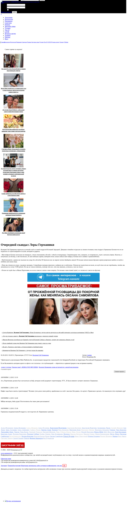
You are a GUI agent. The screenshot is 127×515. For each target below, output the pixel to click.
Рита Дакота (122, 436)
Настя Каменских (15, 436)
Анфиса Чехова (35, 430)
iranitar (89, 355)
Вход (6, 39)
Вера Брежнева (63, 430)
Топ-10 (7, 30)
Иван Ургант (76, 432)
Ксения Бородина (20, 434)
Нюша (47, 436)
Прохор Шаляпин (106, 436)
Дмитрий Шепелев (48, 432)
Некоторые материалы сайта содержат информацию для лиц (43, 465)
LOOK (7, 32)
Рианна (115, 436)
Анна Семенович (23, 430)
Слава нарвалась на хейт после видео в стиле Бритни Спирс (13, 194)
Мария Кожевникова (102, 434)
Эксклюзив (8, 17)
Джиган (16, 432)
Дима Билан (24, 432)
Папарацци (8, 21)
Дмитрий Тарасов (35, 432)
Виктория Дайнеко (87, 430)
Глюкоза (112, 430)
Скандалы (8, 23)
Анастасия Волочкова (58, 428)
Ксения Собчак (33, 434)
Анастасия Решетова (89, 428)
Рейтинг (7, 37)
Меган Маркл (114, 434)
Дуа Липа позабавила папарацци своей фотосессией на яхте (13, 233)
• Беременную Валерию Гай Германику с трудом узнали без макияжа (22, 350)
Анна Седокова (11, 430)
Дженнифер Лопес (7, 432)
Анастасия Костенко (74, 428)
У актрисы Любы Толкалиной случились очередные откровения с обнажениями (13, 150)
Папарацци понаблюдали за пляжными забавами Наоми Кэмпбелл (13, 214)
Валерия (55, 430)
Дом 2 (58, 432)
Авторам (4, 465)
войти (14, 12)
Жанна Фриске (66, 432)
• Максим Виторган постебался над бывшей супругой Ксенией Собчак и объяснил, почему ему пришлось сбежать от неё (38, 339)
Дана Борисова (121, 430)
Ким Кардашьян (120, 432)
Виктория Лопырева (102, 430)
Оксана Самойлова (56, 436)
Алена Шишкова (32, 428)
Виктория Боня (75, 430)
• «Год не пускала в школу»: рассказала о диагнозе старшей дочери (30, 336)
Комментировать (120, 371)
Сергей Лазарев (18, 438)
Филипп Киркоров (36, 438)
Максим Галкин (89, 434)
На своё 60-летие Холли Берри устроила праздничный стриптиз (13, 69)
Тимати (26, 438)
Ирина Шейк (98, 432)
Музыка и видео (10, 33)
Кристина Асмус (6, 434)
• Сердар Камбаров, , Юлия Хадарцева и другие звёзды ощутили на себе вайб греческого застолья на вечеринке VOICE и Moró (48, 332)
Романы (7, 24)
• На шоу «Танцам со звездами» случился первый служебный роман (22, 347)
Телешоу (8, 35)
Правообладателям (14, 465)
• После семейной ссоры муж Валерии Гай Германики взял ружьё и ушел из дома (26, 343)
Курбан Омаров (45, 434)
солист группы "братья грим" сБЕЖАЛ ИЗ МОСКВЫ (19, 367)
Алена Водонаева (20, 428)
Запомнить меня (14, 10)
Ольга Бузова (68, 436)
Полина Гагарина (94, 436)
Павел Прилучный (81, 436)
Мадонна (67, 434)
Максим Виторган (76, 434)
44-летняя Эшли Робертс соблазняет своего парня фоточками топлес (14, 110)
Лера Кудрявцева (57, 434)
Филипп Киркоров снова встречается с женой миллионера (58, 367)
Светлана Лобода (7, 438)
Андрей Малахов (117, 428)
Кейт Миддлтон (109, 432)
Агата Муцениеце (7, 428)
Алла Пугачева (43, 428)
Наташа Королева (27, 436)
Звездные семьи (10, 26)
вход (2, 2)
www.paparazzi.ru (6, 453)
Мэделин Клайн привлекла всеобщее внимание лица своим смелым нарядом (13, 130)
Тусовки (7, 28)
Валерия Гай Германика (41, 355)
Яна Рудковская (48, 438)
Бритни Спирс (46, 430)
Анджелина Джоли (104, 428)
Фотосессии (9, 19)
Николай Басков (39, 436)
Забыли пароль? (6, 12)
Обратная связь (6, 458)
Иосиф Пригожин (87, 432)
